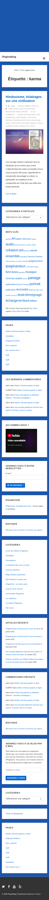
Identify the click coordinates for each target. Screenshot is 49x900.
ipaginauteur (15, 266)
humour (39, 256)
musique (30, 272)
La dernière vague (32, 267)
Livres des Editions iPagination (17, 551)
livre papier (21, 117)
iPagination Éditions (13, 341)
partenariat (10, 284)
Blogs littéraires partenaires (16, 575)
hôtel (7, 261)
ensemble (13, 256)
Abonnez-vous (16, 778)
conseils (28, 245)
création (12, 250)
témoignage (33, 294)
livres (15, 272)
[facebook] (9, 887)
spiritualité (16, 123)
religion (31, 115)
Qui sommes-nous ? (13, 350)
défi (21, 250)
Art (13, 238)
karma (15, 126)
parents (25, 278)
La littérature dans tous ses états (18, 565)
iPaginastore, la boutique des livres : (19, 506)
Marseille (21, 272)
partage (34, 278)
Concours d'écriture (13, 570)
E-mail (8, 473)
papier (19, 278)
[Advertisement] (24, 25)
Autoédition (10, 336)
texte (21, 294)
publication (10, 290)
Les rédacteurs (11, 598)
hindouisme (36, 120)
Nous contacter (11, 345)
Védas (39, 123)
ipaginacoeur (36, 261)
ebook (33, 250)
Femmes (31, 256)
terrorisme (14, 295)
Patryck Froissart (22, 284)
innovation (19, 261)
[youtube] (15, 887)
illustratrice (12, 261)
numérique (10, 278)
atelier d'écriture (23, 239)
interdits (25, 261)
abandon (8, 239)
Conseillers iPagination (14, 603)
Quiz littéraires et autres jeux (16, 579)
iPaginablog (9, 56)
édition (33, 300)
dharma (9, 126)
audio (10, 244)
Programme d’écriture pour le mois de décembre (23, 644)
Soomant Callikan (27, 126)
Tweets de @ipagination (14, 814)
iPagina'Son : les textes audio (16, 584)
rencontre (22, 289)
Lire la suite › (11, 194)
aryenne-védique (29, 123)
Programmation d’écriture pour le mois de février (23, 629)
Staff (7, 355)
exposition (23, 257)
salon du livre (34, 290)
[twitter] (4, 887)
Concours (21, 245)
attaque (34, 239)
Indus (8, 123)
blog (15, 245)
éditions (9, 120)
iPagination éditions (21, 120)
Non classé (10, 608)
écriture (23, 300)
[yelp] (20, 887)
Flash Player (16, 311)
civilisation (31, 117)
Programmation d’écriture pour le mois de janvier (23, 636)
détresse (27, 251)
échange (12, 300)
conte (33, 245)
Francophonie (22, 112)
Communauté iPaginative (15, 594)
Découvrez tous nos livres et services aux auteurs (24, 530)
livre (8, 272)
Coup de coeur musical (14, 589)
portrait (35, 284)
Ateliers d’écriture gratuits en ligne (18, 331)
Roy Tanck (33, 308)
